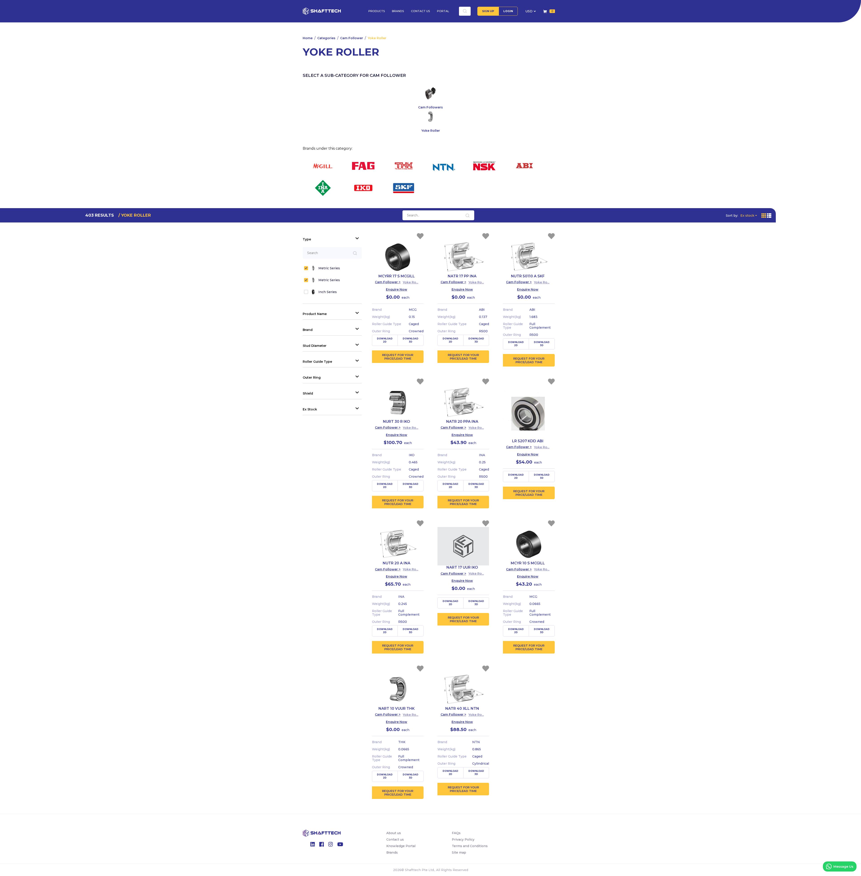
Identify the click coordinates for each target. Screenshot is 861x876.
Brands (398, 11)
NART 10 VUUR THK (396, 708)
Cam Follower (351, 38)
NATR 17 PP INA (462, 276)
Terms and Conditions (470, 846)
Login (508, 11)
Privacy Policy (463, 839)
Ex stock (740, 215)
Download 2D (385, 340)
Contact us (420, 11)
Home (308, 38)
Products (376, 11)
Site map (459, 852)
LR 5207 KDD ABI (528, 441)
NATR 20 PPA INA (462, 421)
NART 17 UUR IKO (462, 567)
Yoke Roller (377, 38)
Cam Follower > (387, 282)
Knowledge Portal (400, 846)
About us (393, 833)
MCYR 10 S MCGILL (528, 563)
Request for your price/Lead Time (397, 356)
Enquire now (396, 289)
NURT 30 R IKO (396, 421)
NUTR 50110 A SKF (528, 276)
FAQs (456, 833)
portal (443, 11)
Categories (326, 38)
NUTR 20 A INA (396, 563)
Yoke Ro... (410, 282)
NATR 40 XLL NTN (462, 708)
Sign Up (488, 11)
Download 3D (410, 340)
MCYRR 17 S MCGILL (396, 276)
